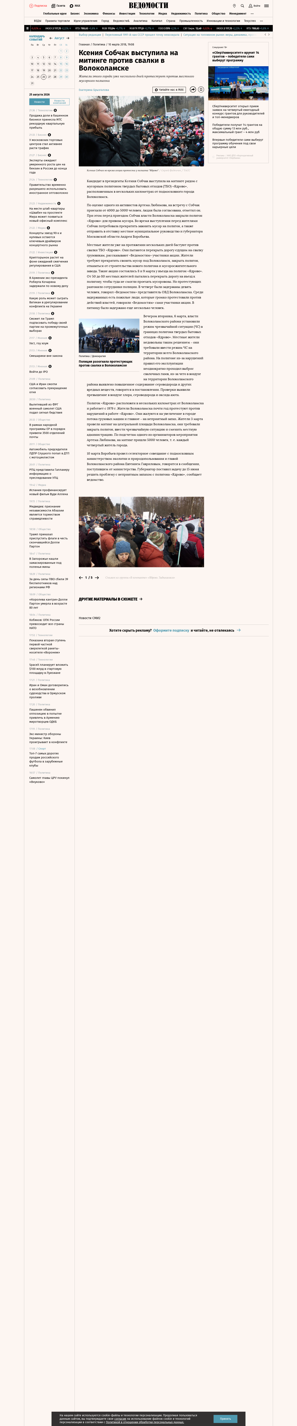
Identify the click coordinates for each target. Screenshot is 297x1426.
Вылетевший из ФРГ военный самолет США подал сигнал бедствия (45, 408)
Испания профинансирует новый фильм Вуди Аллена (48, 492)
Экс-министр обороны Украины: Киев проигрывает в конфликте (48, 738)
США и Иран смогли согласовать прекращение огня (48, 388)
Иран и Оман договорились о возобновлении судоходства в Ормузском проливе (48, 691)
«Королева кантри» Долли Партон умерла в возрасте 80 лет (48, 603)
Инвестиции (127, 13)
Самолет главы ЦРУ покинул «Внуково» (49, 780)
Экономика (91, 13)
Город (105, 21)
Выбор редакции (90, 35)
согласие (120, 1419)
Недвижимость (181, 13)
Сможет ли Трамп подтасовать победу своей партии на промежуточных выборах (48, 325)
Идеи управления (85, 21)
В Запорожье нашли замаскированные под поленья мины (45, 563)
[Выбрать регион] (234, 6)
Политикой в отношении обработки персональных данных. (145, 1422)
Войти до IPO (38, 372)
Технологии (146, 13)
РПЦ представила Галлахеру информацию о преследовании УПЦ (49, 474)
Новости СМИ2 (89, 618)
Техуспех (250, 21)
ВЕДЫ (37, 21)
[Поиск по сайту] (242, 6)
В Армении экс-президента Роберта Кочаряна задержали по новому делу (48, 282)
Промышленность (191, 21)
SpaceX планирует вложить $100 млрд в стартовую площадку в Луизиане (48, 669)
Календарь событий (37, 38)
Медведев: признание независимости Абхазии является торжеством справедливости (46, 512)
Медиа (162, 13)
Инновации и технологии (223, 21)
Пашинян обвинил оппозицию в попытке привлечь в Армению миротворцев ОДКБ (45, 716)
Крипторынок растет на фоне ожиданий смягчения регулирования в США (48, 261)
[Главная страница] (148, 5)
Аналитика (140, 21)
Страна (170, 21)
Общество (218, 13)
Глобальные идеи (54, 13)
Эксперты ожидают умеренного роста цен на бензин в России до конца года (48, 166)
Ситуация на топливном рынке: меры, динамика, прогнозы (222, 35)
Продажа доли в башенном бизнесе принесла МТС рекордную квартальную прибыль (48, 121)
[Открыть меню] (266, 6)
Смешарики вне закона (45, 356)
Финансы (109, 13)
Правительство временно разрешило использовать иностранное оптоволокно (48, 189)
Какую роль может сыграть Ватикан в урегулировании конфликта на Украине (48, 302)
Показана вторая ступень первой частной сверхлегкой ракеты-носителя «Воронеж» (47, 646)
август (59, 38)
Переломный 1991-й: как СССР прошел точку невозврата (142, 35)
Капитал (157, 21)
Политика (201, 13)
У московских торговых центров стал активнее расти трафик (45, 144)
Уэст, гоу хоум (38, 343)
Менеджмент (237, 13)
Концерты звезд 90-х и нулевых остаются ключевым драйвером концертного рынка (45, 239)
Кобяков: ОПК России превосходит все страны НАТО (46, 624)
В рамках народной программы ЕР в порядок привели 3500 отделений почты (47, 431)
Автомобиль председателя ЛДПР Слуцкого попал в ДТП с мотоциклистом (49, 453)
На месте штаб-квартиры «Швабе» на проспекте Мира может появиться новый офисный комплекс (48, 215)
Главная (85, 44)
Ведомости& (121, 21)
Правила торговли (57, 21)
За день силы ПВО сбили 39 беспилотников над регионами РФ (48, 583)
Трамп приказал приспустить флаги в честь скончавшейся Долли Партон (48, 540)
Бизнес (75, 13)
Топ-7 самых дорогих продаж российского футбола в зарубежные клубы (46, 759)
